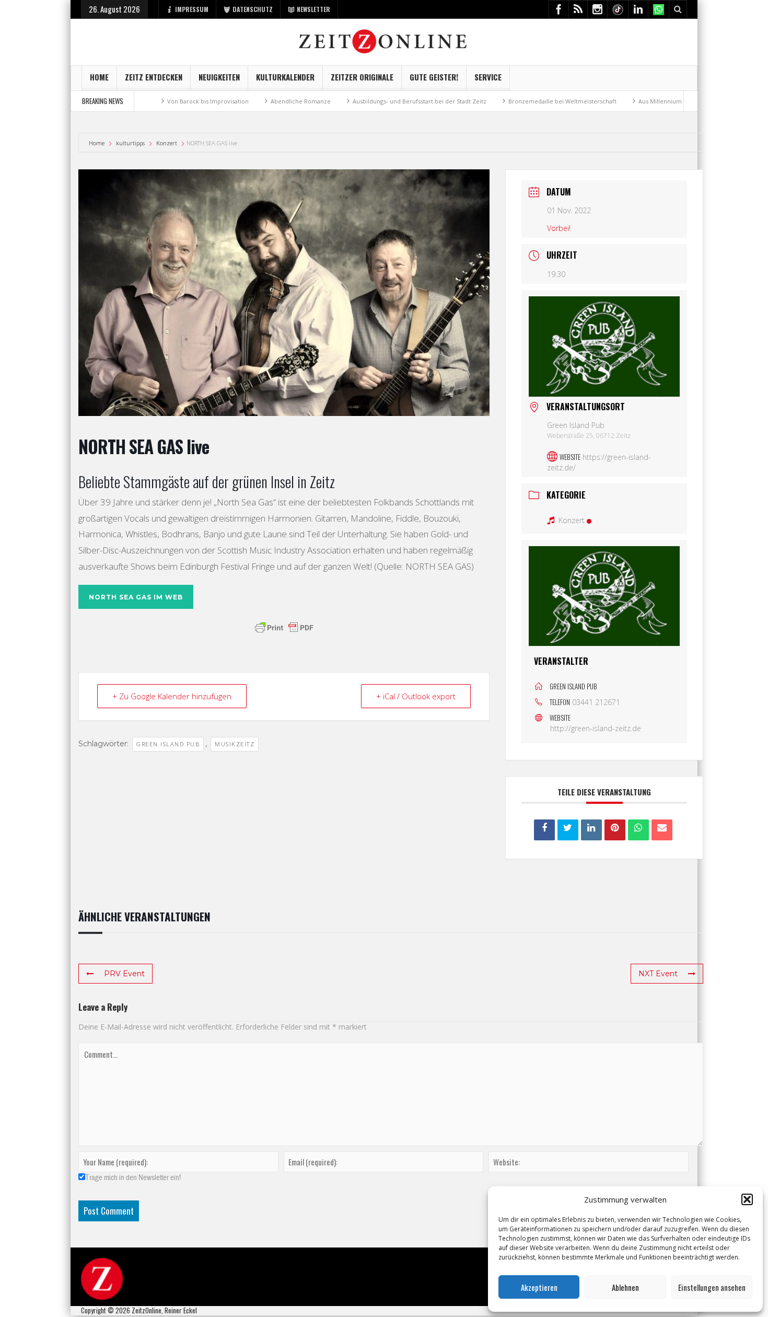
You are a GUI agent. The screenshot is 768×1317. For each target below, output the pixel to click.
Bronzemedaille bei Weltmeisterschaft (513, 101)
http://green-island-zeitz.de (595, 728)
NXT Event (658, 973)
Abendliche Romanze (251, 101)
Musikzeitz (234, 744)
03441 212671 (596, 702)
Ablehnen (625, 1287)
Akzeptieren (539, 1287)
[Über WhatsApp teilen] (638, 829)
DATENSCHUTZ (252, 9)
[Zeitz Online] (384, 40)
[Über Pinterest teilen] (614, 829)
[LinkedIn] (591, 829)
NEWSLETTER (313, 9)
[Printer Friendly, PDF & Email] (284, 628)
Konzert (166, 143)
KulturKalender (285, 77)
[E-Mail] (661, 829)
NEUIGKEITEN (219, 77)
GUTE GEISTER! (434, 77)
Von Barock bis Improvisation (158, 101)
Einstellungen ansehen (712, 1287)
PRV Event (124, 973)
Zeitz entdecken (153, 77)
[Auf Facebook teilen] (544, 829)
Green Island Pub (168, 744)
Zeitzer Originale (362, 77)
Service (488, 77)
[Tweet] (567, 829)
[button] (747, 1199)
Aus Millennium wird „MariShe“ (632, 101)
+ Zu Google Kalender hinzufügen (171, 696)
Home (99, 77)
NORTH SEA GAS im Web (136, 597)
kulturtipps (130, 143)
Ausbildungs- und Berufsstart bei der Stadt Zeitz (370, 101)
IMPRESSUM (191, 9)
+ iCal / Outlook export (416, 696)
